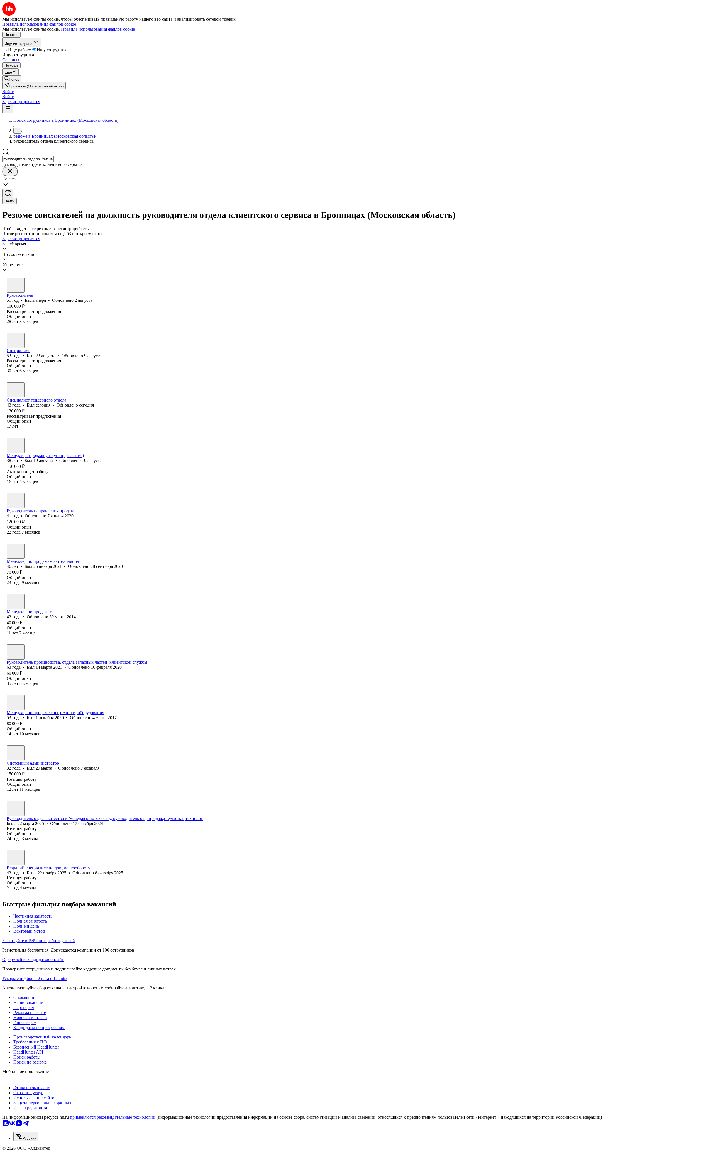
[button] (8, 91)
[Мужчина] (16, 340)
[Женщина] (16, 285)
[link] (11, 78)
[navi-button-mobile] (7, 108)
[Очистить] (10, 171)
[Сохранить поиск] (7, 193)
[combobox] (28, 159)
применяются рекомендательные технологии (112, 1117)
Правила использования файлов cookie (98, 29)
